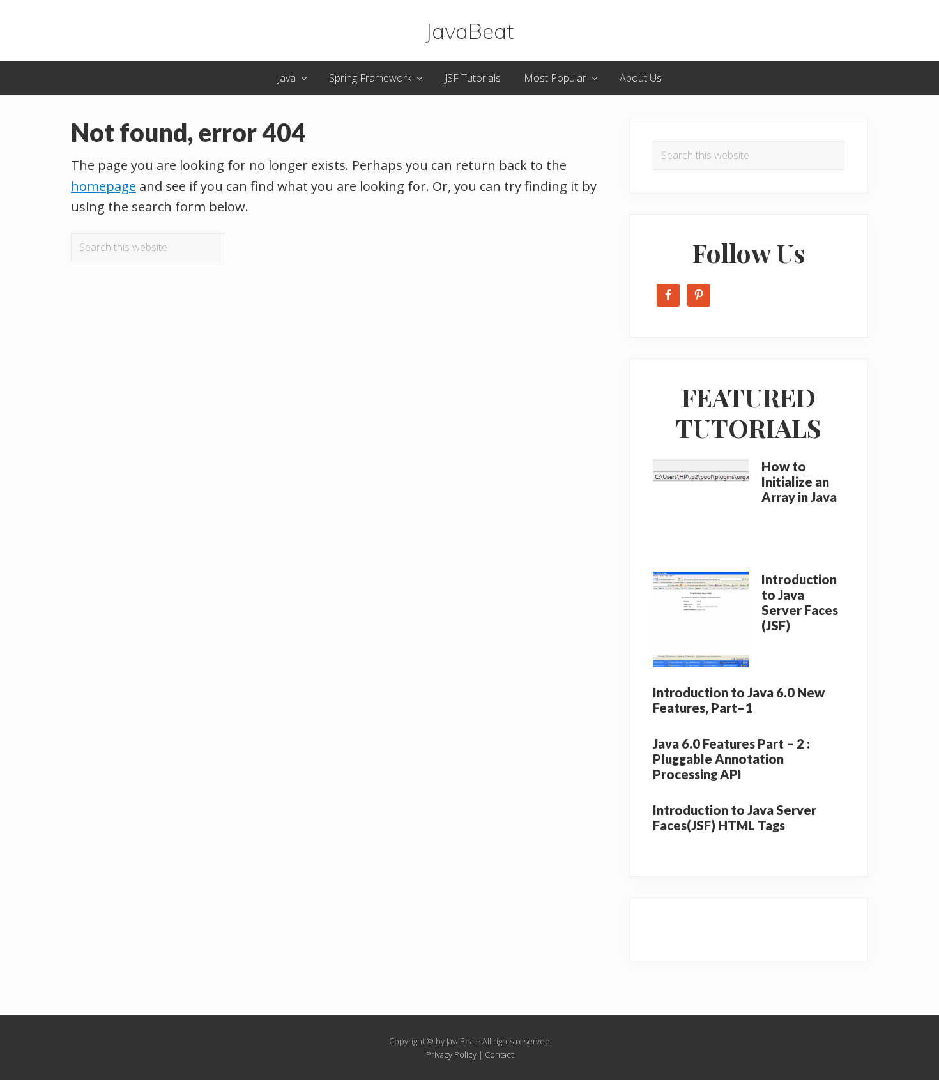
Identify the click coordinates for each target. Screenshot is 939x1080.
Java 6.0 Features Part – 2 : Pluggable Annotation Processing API (731, 759)
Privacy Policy (451, 1054)
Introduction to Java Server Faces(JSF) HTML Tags (734, 817)
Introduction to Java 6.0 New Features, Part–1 (739, 700)
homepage (103, 186)
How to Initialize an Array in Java (799, 482)
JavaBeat (469, 30)
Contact (499, 1054)
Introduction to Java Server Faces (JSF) (799, 602)
